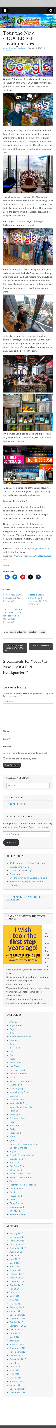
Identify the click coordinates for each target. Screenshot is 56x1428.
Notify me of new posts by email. (22, 758)
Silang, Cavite (16, 1170)
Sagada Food (16, 1159)
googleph (33, 632)
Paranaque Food (17, 1118)
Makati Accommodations (21, 1081)
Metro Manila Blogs (18, 1103)
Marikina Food (16, 1099)
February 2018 (16, 1274)
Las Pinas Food (17, 1070)
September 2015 (17, 1359)
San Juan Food (17, 1166)
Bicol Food (14, 1047)
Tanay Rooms (16, 1203)
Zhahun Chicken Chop (20, 870)
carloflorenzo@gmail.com (15, 48)
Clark (12, 1055)
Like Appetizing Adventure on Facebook (26, 898)
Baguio (12, 1029)
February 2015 (16, 1381)
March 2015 (15, 1377)
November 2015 (17, 1352)
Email (6, 739)
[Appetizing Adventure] (28, 21)
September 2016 (17, 1326)
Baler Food (14, 1040)
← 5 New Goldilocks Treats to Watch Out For (14, 648)
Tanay (12, 1199)
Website (7, 746)
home (6, 565)
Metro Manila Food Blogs (21, 1107)
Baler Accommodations (20, 1036)
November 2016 (17, 1318)
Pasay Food (15, 1125)
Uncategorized (16, 1207)
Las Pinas (14, 1066)
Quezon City (15, 1140)
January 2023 (16, 1244)
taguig (42, 632)
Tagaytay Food (16, 1188)
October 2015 (16, 1355)
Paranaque (14, 1114)
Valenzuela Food (17, 1214)
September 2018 (17, 1248)
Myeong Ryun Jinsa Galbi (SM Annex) (28, 878)
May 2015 (14, 1370)
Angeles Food (16, 1025)
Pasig (12, 1129)
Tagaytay (13, 1181)
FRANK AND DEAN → (42, 646)
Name (6, 731)
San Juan (14, 1162)
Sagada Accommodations (22, 1155)
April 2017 (14, 1300)
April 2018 (14, 1266)
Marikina (13, 1096)
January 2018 (16, 1277)
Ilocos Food (15, 1062)
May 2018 (14, 1263)
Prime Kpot (14, 874)
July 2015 (14, 1363)
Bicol (11, 1044)
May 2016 (14, 1337)
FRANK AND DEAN (12, 594)
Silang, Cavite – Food (20, 1173)
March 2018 (15, 1270)
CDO (11, 1051)
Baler (12, 1033)
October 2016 (16, 1322)
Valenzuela (14, 1210)
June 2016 (14, 1333)
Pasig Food (15, 1133)
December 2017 (17, 1281)
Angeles (13, 1022)
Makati (12, 1077)
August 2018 (15, 1252)
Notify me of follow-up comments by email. (26, 753)
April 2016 (14, 1340)
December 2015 (17, 1348)
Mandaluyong (16, 1088)
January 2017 (16, 1311)
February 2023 (16, 1240)
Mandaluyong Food (19, 1092)
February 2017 (16, 1307)
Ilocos (12, 1059)
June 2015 (14, 1366)
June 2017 (14, 1292)
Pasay (12, 1122)
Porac (12, 1136)
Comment (8, 701)
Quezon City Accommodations (24, 1144)
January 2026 (16, 1233)
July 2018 (14, 1255)
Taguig (24, 29)
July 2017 (14, 1289)
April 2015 (14, 1374)
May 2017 (14, 1296)
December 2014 (17, 1389)
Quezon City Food (18, 1147)
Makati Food (15, 1084)
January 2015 (16, 1385)
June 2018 (14, 1259)
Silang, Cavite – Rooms (21, 1177)
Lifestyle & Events (11, 29)
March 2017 (15, 1303)
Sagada (13, 1151)
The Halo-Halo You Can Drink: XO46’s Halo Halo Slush (12, 612)
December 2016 (17, 1315)
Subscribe (11, 842)
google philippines (18, 632)
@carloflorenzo (42, 548)
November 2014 (17, 1392)
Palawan (13, 1110)
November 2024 (17, 1237)
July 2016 (14, 1329)
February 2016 (16, 1344)
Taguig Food (15, 1196)
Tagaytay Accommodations (22, 1184)
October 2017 (16, 1285)
